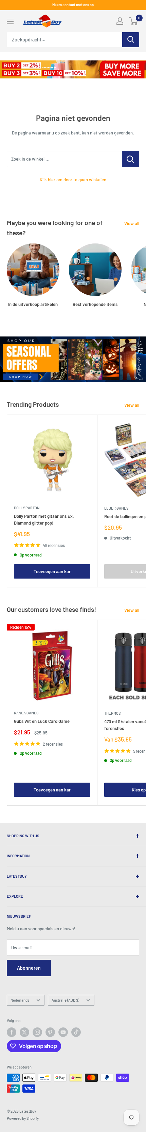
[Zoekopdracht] (130, 39)
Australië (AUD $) (65, 1000)
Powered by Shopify (23, 1118)
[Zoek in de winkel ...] (130, 159)
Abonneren (29, 968)
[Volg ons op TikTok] (76, 1032)
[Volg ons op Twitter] (24, 1032)
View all (131, 223)
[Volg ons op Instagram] (37, 1032)
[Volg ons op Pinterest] (50, 1032)
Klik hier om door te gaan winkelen (73, 179)
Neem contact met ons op (73, 4)
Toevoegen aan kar (52, 571)
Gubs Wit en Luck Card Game (42, 721)
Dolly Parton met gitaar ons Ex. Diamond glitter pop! (44, 519)
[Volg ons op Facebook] (11, 1032)
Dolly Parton (26, 508)
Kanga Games (26, 713)
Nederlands (20, 1000)
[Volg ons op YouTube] (63, 1032)
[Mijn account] (119, 21)
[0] (133, 21)
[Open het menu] (10, 21)
